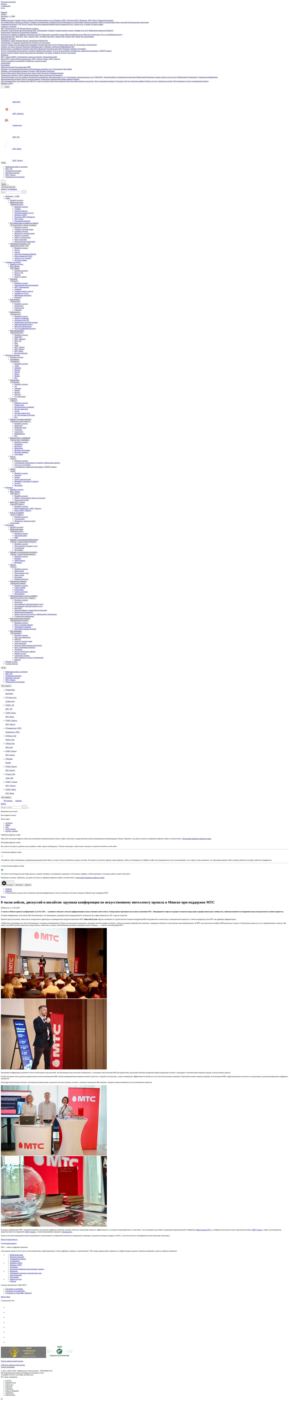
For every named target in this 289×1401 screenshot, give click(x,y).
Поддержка (5, 65)
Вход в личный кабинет (31, 79)
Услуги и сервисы (8, 61)
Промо (16, 53)
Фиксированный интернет (11, 79)
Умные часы (13, 45)
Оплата (4, 73)
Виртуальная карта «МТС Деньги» (29, 59)
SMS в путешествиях (107, 22)
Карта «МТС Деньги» (52, 59)
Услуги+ (64, 53)
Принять (28, 885)
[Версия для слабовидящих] (2, 10)
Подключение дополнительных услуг (51, 77)
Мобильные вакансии (97, 30)
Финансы (5, 55)
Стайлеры (47, 47)
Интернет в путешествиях (73, 22)
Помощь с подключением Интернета (15, 69)
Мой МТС (20, 37)
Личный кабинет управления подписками (119, 77)
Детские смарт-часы (65, 45)
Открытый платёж (50, 57)
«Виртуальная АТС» (203, 1230)
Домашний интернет (13, 171)
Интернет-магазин (8, 39)
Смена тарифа (23, 75)
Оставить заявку (97, 24)
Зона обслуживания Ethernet (44, 24)
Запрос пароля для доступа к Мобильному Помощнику (176, 77)
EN (4, 804)
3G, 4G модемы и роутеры (83, 45)
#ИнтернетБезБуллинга (74, 35)
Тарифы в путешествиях (39, 22)
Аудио (54, 45)
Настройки (67, 69)
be (2, 8)
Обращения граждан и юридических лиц (26, 1273)
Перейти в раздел (16, 200)
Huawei (25, 41)
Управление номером (9, 75)
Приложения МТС (8, 37)
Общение (33, 32)
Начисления (11, 73)
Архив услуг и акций (82, 24)
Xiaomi (31, 41)
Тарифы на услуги (81, 30)
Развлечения (5, 32)
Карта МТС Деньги (8, 59)
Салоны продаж (11, 664)
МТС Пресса (66, 37)
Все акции (72, 53)
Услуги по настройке (61, 51)
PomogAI (109, 30)
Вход (3, 163)
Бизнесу (4, 4)
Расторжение (57, 75)
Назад (3, 897)
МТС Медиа (5, 28)
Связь (3, 18)
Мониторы (42, 49)
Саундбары (81, 49)
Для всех (10, 53)
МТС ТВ (39, 37)
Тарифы (17, 20)
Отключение (58, 69)
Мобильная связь (7, 20)
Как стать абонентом (21, 81)
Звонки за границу (91, 22)
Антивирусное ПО (33, 35)
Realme (42, 41)
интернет (9, 823)
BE (2, 804)
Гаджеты (4, 45)
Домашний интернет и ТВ (11, 24)
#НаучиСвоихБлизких (92, 35)
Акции (30, 24)
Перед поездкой (121, 22)
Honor (36, 41)
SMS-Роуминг (41, 71)
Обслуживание (7, 81)
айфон (7, 825)
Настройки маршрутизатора (68, 79)
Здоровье (51, 30)
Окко (48, 37)
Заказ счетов (36, 73)
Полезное (4, 30)
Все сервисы (6, 686)
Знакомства (15, 32)
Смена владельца (45, 75)
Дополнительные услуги (44, 20)
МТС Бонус (93, 20)
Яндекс (29, 43)
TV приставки (44, 43)
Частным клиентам (8, 2)
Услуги (24, 24)
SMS (29, 67)
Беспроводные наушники (28, 45)
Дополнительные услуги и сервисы (14, 77)
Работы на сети (151, 81)
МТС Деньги (56, 37)
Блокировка (33, 75)
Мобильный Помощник (145, 77)
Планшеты (26, 49)
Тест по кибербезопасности (111, 35)
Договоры (120, 81)
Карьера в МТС (16, 1265)
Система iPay (20, 61)
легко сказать (10, 829)
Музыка (23, 28)
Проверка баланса (57, 73)
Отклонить (19, 885)
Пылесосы (27, 47)
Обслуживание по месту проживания (187, 81)
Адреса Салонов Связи (45, 81)
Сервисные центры (165, 81)
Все (46, 41)
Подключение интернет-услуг (41, 69)
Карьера (4, 12)
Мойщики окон (37, 47)
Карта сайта (5, 1297)
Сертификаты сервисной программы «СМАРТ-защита (91, 51)
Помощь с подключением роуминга (14, 71)
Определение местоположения (20, 30)
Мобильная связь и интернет (16, 167)
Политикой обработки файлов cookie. (196, 839)
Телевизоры (5, 43)
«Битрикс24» (67, 1232)
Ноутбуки (34, 49)
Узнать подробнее (8, 1367)
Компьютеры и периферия (11, 49)
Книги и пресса (32, 28)
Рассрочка (45, 73)
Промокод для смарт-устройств (48, 53)
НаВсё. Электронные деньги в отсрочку (26, 57)
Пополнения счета (24, 73)
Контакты (13, 1271)
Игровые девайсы (70, 49)
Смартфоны (5, 41)
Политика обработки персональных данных (27, 1269)
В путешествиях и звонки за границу (15, 22)
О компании (5, 6)
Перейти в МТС (60, 20)
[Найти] (24, 807)
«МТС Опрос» (30, 1232)
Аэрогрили (55, 47)
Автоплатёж (5, 63)
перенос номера (11, 831)
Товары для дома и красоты (11, 47)
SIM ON (32, 81)
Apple (12, 41)
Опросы (205, 81)
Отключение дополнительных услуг (81, 77)
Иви (44, 37)
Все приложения (87, 37)
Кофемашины (66, 47)
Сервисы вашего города (64, 30)
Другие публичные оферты (134, 81)
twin (7, 827)
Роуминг (32, 71)
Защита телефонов (19, 35)
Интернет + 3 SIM (8, 16)
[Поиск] (24, 191)
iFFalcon (35, 43)
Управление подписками (15, 177)
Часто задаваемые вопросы (104, 81)
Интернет (51, 71)
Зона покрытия (60, 81)
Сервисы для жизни (9, 26)
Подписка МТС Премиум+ (77, 20)
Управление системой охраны (52, 35)
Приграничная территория (138, 22)
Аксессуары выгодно (28, 53)
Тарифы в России (56, 22)
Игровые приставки (55, 49)
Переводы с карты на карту (36, 61)
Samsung (18, 41)
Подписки (33, 77)
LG (11, 43)
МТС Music (76, 37)
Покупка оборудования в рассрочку (80, 81)
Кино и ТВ (15, 28)
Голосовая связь (20, 67)
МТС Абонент (29, 37)
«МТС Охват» (257, 1230)
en (4, 8)
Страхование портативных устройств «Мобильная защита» (29, 51)
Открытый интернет (105, 20)
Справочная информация (208, 77)
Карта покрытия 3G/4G (64, 24)
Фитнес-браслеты (45, 45)
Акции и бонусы (27, 20)
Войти (4, 184)
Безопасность (6, 35)
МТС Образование (40, 30)
